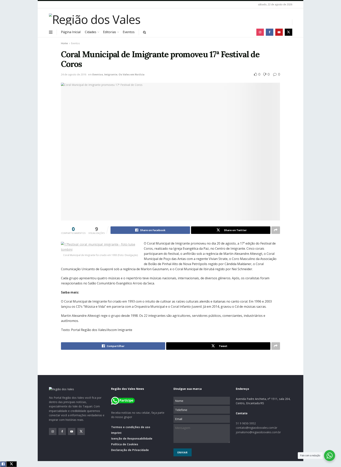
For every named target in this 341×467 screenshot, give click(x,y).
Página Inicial (71, 32)
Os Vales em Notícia (131, 74)
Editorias (109, 32)
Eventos (129, 32)
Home (64, 43)
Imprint (116, 433)
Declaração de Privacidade (130, 450)
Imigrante (110, 74)
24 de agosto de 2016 (73, 74)
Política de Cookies (124, 444)
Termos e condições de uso (130, 427)
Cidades (90, 32)
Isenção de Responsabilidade (131, 438)
